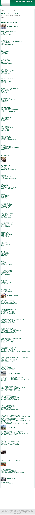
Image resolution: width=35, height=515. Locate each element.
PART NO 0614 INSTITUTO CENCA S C (7, 348)
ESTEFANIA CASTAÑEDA (5, 148)
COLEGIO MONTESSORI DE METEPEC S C (8, 250)
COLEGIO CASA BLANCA (5, 128)
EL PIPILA (2, 79)
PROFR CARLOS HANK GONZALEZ (6, 270)
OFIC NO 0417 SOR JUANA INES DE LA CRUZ (8, 331)
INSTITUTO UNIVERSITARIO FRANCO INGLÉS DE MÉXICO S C (11, 415)
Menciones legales (4, 512)
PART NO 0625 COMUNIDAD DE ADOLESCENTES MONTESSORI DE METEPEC (13, 299)
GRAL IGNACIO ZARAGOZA (5, 226)
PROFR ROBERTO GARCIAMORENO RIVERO (8, 178)
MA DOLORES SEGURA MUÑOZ (6, 102)
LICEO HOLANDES (4, 235)
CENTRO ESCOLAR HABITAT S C (6, 195)
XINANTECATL (3, 179)
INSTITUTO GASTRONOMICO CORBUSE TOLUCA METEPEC (10, 460)
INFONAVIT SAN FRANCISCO (5, 473)
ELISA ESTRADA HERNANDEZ (6, 469)
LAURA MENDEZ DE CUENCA (6, 108)
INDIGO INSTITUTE (4, 101)
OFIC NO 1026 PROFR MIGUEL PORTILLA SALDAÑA (9, 313)
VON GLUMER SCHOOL (5, 33)
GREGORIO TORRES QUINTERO (6, 202)
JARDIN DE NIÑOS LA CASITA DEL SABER (8, 70)
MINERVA (2, 284)
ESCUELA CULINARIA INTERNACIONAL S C (8, 445)
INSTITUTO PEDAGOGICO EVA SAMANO (7, 45)
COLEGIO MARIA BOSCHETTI (5, 126)
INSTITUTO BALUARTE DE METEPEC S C (7, 300)
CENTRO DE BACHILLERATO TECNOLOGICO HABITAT (10, 378)
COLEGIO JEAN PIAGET (5, 272)
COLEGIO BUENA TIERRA (5, 130)
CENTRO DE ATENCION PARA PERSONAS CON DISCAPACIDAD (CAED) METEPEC (14, 423)
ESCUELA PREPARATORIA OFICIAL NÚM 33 (8, 398)
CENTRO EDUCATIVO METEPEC (6, 223)
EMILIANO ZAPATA (4, 197)
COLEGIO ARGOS (4, 263)
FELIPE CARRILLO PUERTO (5, 206)
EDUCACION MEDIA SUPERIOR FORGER (7, 414)
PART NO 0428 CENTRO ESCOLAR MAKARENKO (9, 303)
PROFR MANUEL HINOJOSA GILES (6, 174)
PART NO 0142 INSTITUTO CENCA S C (7, 356)
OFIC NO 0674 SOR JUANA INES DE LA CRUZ (8, 302)
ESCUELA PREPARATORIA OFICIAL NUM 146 (8, 385)
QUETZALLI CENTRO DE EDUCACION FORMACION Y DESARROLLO (12, 41)
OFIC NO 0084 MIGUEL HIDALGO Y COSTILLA (8, 301)
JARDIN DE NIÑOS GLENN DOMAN (6, 117)
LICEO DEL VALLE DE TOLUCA (6, 136)
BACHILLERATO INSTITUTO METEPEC (7, 404)
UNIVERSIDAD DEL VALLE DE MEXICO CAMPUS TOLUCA (10, 444)
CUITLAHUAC (3, 304)
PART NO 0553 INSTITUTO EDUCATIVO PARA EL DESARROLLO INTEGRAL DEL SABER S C (15, 351)
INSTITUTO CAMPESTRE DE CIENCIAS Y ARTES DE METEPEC (11, 330)
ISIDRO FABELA (3, 110)
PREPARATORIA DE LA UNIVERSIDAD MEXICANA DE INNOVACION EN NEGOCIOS (14, 377)
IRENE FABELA (3, 32)
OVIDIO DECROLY (4, 40)
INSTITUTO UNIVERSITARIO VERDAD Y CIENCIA (9, 396)
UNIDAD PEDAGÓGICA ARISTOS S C (7, 407)
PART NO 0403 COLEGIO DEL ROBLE (7, 361)
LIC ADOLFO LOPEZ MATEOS (5, 98)
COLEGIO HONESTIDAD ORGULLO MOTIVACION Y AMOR (10, 147)
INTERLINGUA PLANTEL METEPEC (6, 455)
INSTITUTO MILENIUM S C (5, 253)
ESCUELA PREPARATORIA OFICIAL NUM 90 (8, 406)
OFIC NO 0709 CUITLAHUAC (5, 358)
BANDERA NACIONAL (4, 310)
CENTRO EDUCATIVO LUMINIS (6, 34)
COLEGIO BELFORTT (4, 100)
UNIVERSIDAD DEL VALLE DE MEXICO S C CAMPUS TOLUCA (11, 390)
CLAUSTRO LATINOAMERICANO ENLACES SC (8, 78)
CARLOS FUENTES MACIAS (5, 119)
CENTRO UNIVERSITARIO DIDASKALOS (7, 422)
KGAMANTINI (3, 120)
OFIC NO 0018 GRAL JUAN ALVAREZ (7, 308)
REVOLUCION (3, 194)
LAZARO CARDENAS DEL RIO (6, 367)
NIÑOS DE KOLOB (4, 49)
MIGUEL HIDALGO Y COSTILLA (6, 165)
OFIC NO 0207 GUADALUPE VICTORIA (7, 365)
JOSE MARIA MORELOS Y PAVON (6, 215)
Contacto (9, 512)
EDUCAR (2, 87)
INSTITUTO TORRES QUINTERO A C (7, 176)
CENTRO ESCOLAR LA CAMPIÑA (6, 291)
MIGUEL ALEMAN (3, 80)
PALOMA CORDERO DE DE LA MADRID (7, 154)
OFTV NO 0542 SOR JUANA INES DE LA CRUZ (8, 347)
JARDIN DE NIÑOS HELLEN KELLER (7, 127)
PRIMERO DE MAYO (4, 166)
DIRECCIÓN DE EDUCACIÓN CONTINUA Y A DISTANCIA (10, 397)
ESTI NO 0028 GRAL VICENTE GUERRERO (8, 311)
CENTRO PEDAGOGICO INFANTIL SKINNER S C (8, 470)
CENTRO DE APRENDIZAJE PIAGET (7, 188)
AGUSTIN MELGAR (4, 149)
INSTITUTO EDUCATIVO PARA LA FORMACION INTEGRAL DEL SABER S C (13, 472)
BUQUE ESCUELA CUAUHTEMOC (6, 140)
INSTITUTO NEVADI (4, 242)
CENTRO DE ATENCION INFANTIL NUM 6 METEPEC (9, 468)
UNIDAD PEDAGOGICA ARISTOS (6, 81)
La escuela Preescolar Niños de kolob (23, 1)
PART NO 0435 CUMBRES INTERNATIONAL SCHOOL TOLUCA (11, 338)
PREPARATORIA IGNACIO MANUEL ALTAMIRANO (9, 389)
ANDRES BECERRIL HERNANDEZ (6, 63)
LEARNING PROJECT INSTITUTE (6, 64)
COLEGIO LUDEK (3, 83)
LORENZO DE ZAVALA (4, 232)
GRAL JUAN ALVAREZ (4, 131)
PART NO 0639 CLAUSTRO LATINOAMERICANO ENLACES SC (11, 318)
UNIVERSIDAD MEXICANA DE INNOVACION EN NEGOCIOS (10, 432)
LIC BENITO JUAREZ (4, 246)
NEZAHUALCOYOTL (4, 288)
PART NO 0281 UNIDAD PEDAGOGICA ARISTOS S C (9, 329)
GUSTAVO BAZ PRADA (4, 144)
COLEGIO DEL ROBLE (4, 184)
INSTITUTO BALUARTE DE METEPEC (7, 43)
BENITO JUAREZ (3, 262)
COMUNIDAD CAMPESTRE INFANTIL (7, 116)
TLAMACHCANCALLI (4, 121)
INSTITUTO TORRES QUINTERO (6, 53)
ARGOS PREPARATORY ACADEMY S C (7, 405)
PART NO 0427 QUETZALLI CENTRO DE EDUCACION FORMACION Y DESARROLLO (14, 357)
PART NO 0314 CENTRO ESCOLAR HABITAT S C (9, 332)
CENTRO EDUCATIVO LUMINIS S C (6, 264)
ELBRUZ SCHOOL (4, 58)
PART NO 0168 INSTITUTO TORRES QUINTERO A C (9, 359)
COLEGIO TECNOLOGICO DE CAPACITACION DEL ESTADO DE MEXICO (12, 418)
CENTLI (2, 50)
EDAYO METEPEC (4, 459)
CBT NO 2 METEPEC (4, 400)
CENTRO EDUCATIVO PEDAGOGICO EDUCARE (8, 139)
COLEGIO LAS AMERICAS (5, 207)
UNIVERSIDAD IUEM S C (5, 442)
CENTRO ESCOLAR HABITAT (5, 90)
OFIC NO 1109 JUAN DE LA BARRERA (7, 341)
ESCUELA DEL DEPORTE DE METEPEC (7, 487)
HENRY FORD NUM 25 (4, 252)
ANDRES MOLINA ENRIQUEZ (5, 337)
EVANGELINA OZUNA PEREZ (5, 60)
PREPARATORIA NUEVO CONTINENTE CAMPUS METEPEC (10, 381)
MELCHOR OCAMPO (4, 189)
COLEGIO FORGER (4, 241)
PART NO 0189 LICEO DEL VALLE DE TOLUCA (8, 346)
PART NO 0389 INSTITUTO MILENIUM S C (7, 352)
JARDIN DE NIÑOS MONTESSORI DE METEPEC (8, 68)
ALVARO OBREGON (4, 52)
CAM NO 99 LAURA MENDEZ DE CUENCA (7, 483)
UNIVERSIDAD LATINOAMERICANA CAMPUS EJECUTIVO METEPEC (12, 431)
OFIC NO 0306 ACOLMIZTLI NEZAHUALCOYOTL (8, 312)
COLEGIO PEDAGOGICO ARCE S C (6, 282)
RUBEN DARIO (3, 61)
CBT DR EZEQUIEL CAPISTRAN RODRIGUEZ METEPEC (10, 409)
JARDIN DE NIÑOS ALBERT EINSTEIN (7, 44)
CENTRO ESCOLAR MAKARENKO (6, 204)
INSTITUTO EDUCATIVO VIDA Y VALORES (7, 135)
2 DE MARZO (3, 269)
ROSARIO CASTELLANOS (5, 155)
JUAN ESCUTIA (3, 175)
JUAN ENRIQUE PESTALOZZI (5, 42)
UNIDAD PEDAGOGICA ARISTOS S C (7, 231)
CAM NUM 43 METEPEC (5, 482)
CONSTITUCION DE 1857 (5, 236)
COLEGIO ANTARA (4, 91)
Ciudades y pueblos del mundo (15, 512)
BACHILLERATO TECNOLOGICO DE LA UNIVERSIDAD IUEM (10, 388)
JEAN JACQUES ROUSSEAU (5, 73)
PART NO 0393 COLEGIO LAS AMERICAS (7, 369)
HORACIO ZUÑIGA (4, 118)
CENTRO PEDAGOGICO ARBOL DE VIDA (7, 35)
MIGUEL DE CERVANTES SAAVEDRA (7, 62)
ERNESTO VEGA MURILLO (5, 255)
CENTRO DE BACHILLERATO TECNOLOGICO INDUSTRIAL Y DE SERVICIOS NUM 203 (15, 379)
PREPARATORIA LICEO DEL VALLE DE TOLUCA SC (9, 386)
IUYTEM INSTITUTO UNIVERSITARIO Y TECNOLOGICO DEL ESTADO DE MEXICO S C (14, 433)
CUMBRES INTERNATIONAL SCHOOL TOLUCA (8, 31)
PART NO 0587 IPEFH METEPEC (6, 339)
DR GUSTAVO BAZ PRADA (5, 39)
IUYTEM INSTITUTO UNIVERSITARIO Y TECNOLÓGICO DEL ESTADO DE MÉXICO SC (14, 387)
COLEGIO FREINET (4, 92)
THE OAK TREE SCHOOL (5, 59)
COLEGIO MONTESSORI (5, 97)
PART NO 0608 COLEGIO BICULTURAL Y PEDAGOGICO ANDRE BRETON (12, 319)
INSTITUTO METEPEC (4, 69)
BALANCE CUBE (3, 183)
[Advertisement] (17, 499)
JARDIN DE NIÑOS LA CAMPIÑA (6, 146)
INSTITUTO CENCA (4, 150)
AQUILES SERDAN (4, 280)
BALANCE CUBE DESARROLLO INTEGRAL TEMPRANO (10, 109)
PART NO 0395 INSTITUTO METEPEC (7, 321)
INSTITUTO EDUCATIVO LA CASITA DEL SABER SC (9, 471)
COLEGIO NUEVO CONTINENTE (6, 107)
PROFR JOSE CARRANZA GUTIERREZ (7, 222)
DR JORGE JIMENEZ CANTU (5, 233)
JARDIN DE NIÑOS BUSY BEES (6, 30)
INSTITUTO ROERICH (4, 72)
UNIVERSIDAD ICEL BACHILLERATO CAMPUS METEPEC (10, 399)
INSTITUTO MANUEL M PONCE (6, 137)
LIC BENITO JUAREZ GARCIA (5, 203)
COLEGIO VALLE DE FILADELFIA (6, 71)
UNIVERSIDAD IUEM (4, 380)
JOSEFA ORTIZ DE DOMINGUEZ (6, 168)
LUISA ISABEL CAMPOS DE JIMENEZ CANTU (8, 111)
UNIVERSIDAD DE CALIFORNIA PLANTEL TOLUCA (9, 434)
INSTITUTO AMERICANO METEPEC (6, 89)
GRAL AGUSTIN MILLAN (5, 225)
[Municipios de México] (5, 2)
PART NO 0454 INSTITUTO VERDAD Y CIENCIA (8, 360)
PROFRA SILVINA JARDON (5, 129)
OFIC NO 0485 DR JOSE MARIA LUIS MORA (8, 368)
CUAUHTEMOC (3, 167)
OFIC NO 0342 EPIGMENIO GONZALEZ (7, 342)
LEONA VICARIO (3, 54)
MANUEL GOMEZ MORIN (5, 138)
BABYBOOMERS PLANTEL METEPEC (7, 51)
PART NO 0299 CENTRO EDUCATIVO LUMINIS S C (9, 309)
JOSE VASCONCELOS (4, 214)
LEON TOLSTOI (3, 145)
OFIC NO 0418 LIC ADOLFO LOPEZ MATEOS (8, 320)
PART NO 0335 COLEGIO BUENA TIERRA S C (8, 322)
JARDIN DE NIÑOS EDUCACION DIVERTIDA (8, 99)
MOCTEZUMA (3, 106)
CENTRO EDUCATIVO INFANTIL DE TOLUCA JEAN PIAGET (10, 88)
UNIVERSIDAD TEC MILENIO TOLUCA (7, 408)
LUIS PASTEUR (3, 251)
